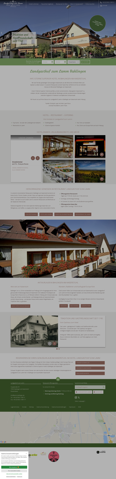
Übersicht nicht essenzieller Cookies (14, 473)
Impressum (19, 476)
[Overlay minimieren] (26, 453)
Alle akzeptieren (13, 467)
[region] (14, 459)
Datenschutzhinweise (11, 476)
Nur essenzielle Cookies (14, 470)
